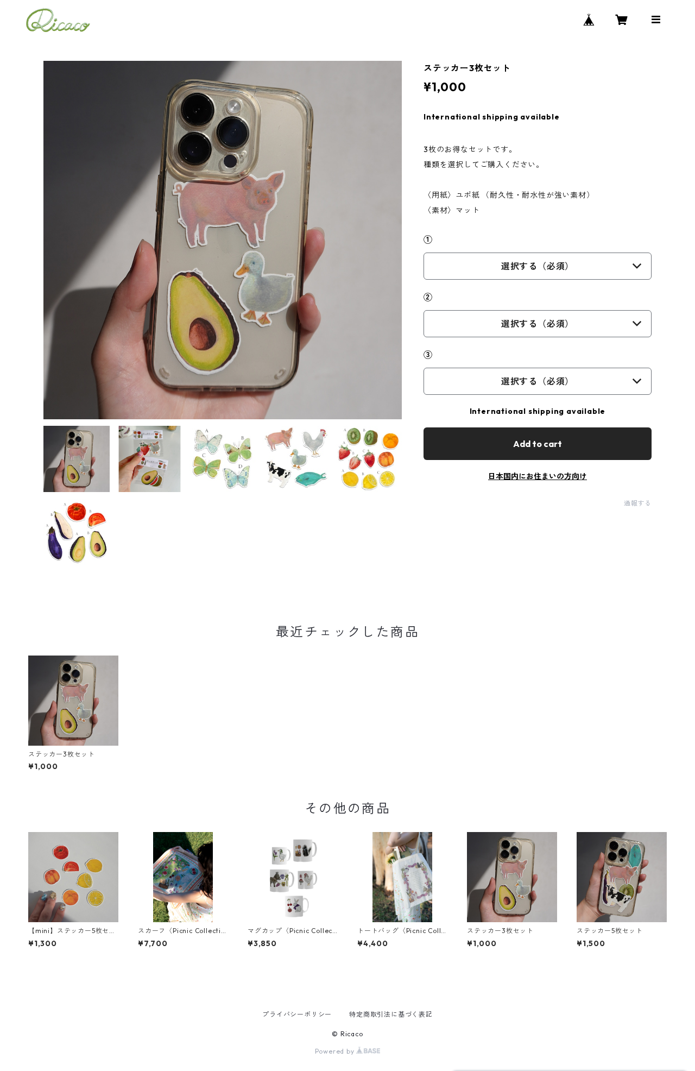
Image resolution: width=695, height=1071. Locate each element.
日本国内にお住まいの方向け (537, 476)
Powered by (336, 1051)
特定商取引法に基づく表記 (391, 1014)
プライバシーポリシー (297, 1014)
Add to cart (537, 443)
